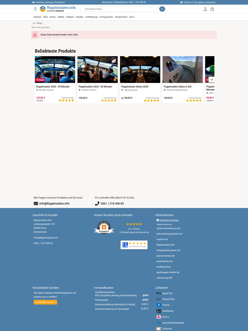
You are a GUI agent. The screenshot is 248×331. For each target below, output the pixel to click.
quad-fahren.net (177, 261)
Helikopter (70, 17)
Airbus (45, 17)
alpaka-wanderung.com (181, 228)
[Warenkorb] (212, 9)
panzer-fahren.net (178, 255)
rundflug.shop (176, 266)
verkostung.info (177, 277)
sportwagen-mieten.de (180, 272)
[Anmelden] (205, 9)
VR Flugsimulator (106, 17)
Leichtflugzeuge (91, 17)
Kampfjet (79, 17)
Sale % (131, 17)
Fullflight (60, 17)
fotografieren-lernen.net (180, 250)
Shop (39, 23)
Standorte (37, 17)
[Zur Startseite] (58, 9)
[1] (162, 9)
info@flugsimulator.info (46, 237)
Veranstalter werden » (45, 302)
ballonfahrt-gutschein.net (181, 233)
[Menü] (36, 9)
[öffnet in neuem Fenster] (134, 245)
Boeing (52, 17)
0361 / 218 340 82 (43, 243)
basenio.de (174, 239)
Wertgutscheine (121, 17)
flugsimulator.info (178, 244)
